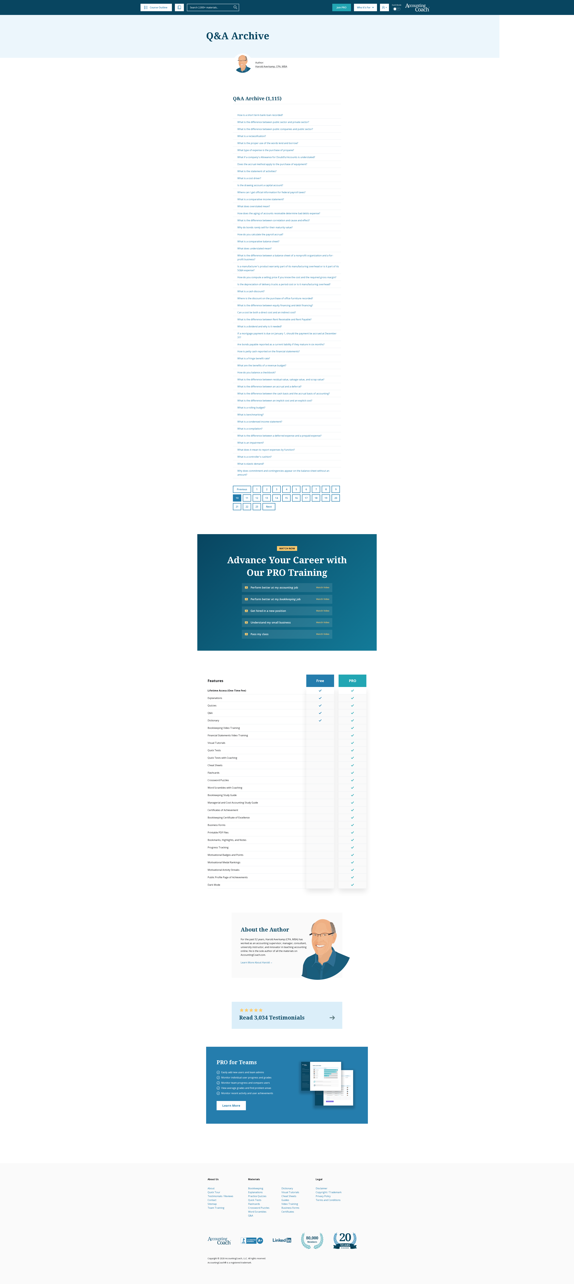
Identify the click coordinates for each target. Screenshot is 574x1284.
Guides (285, 1200)
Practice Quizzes (257, 1196)
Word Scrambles (257, 1211)
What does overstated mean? (253, 206)
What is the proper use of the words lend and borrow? (267, 143)
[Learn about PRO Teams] (327, 1085)
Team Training (216, 1207)
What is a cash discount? (251, 291)
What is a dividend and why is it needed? (259, 326)
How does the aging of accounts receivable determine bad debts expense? (278, 213)
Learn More (231, 1106)
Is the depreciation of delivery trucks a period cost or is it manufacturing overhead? (283, 284)
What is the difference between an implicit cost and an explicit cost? (274, 400)
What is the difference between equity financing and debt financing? (275, 305)
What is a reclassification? (251, 136)
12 (256, 498)
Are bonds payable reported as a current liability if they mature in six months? (281, 344)
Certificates (287, 1211)
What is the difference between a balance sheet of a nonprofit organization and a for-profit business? (285, 257)
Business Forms (290, 1207)
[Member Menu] (384, 7)
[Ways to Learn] (179, 7)
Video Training (289, 1204)
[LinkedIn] (282, 1240)
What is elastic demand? (250, 463)
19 (326, 498)
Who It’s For (364, 7)
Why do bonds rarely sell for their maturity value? (265, 227)
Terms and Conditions (328, 1200)
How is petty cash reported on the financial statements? (268, 351)
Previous (242, 489)
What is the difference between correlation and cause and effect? (273, 220)
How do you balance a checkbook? (256, 372)
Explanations (255, 1192)
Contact (212, 1200)
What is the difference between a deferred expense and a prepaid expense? (279, 435)
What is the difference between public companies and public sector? (275, 129)
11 (247, 498)
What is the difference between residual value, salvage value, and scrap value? (280, 379)
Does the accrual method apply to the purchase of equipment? (272, 164)
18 (316, 498)
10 (237, 498)
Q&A (250, 1215)
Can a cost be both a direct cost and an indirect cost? (266, 312)
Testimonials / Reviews (220, 1196)
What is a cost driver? (249, 178)
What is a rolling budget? (251, 407)
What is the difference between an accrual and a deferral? (269, 386)
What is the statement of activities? (257, 171)
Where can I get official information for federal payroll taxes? (271, 192)
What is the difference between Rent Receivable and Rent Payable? (274, 319)
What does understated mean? (254, 248)
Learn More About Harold (255, 962)
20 (335, 498)
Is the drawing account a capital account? (260, 185)
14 (276, 498)
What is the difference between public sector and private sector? (273, 122)
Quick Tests (254, 1200)
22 (247, 506)
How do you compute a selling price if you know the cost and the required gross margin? (286, 277)
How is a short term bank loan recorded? (260, 115)
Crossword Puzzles (258, 1207)
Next (269, 506)
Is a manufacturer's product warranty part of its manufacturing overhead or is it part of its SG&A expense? (288, 268)
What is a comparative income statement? (260, 199)
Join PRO (341, 7)
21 (237, 506)
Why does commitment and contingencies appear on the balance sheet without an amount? (283, 472)
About (211, 1188)
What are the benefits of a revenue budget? (261, 365)
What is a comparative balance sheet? (258, 241)
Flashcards (254, 1204)
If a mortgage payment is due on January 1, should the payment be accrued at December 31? (286, 335)
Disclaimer (321, 1188)
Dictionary (287, 1188)
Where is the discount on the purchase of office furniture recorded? (275, 298)
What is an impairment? (250, 442)
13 (266, 498)
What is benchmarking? (250, 414)
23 (256, 506)
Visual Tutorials (290, 1192)
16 (296, 498)
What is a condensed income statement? (259, 421)
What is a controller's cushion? (254, 456)
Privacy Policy (323, 1196)
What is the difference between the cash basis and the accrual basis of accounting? (283, 393)
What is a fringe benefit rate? (253, 358)
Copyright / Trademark (329, 1192)
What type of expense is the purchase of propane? (265, 150)
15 (286, 498)
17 (306, 498)
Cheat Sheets (288, 1196)
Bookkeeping (255, 1188)
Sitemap (212, 1204)
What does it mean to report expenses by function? (266, 449)
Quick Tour (214, 1192)
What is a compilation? (249, 428)
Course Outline (158, 7)
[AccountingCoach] (417, 8)
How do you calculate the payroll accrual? (260, 234)
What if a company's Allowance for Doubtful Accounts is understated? (276, 157)
